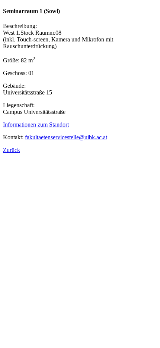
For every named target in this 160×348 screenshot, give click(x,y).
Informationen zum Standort (36, 124)
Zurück (11, 150)
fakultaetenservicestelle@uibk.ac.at (66, 137)
